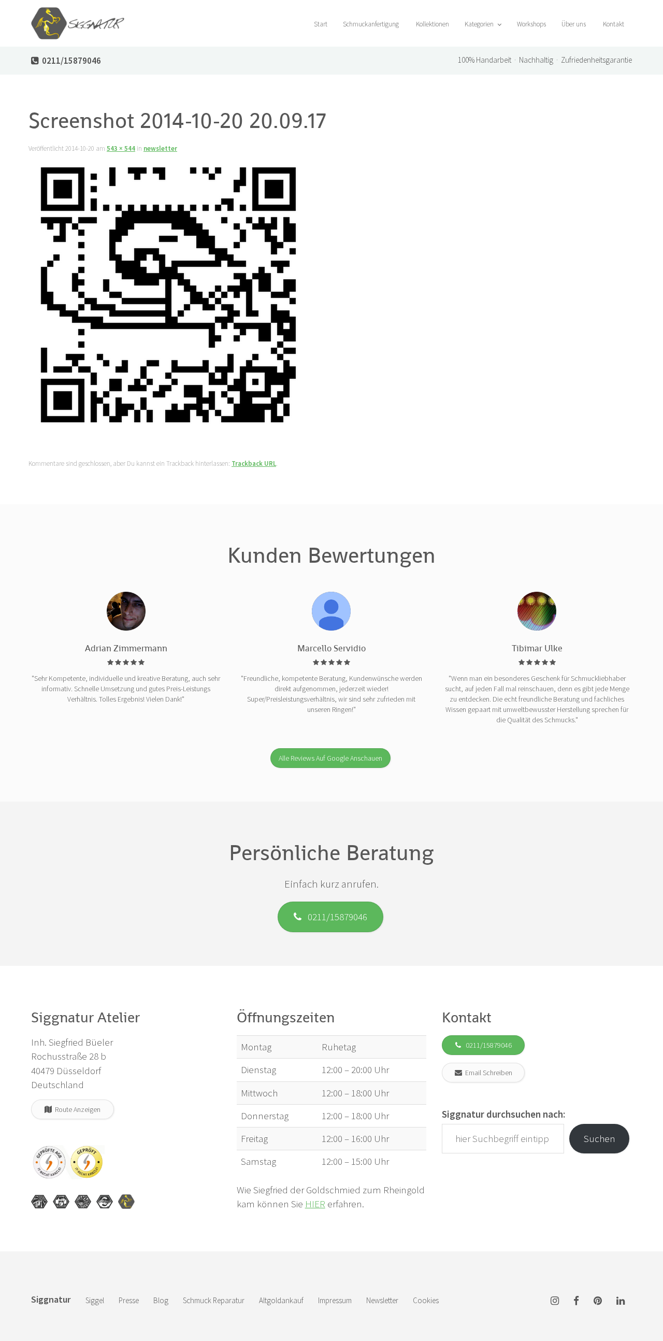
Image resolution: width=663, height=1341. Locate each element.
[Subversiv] (83, 1201)
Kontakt (612, 24)
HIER (315, 1203)
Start (319, 24)
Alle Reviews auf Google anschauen (330, 758)
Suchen (599, 1138)
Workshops (531, 24)
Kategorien (480, 24)
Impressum (335, 1300)
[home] (77, 13)
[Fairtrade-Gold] (104, 1201)
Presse (129, 1300)
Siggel (94, 1300)
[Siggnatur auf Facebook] (576, 1301)
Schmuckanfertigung (371, 24)
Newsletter (382, 1300)
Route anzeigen (76, 1109)
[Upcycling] (39, 1201)
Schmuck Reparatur (213, 1300)
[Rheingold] (126, 1201)
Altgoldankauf (281, 1300)
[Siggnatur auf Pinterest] (598, 1301)
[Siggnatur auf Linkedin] (620, 1301)
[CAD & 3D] (61, 1201)
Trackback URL (254, 463)
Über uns (573, 24)
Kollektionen (431, 24)
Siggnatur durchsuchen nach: (503, 1114)
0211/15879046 (334, 916)
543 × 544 (121, 148)
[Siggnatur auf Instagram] (555, 1301)
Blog (160, 1300)
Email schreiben (487, 1072)
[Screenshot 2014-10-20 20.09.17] (169, 297)
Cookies (426, 1300)
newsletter (160, 148)
